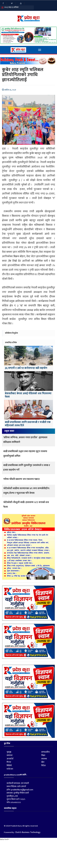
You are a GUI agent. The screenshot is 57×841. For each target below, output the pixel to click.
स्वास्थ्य (44, 759)
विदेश (43, 765)
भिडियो (9, 765)
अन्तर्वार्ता (10, 759)
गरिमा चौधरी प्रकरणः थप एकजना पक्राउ (21, 479)
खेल (42, 762)
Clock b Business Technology (27, 832)
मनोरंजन (10, 769)
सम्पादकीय (45, 752)
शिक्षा (43, 755)
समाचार (10, 755)
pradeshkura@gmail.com (22, 790)
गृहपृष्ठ (9, 752)
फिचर (9, 762)
